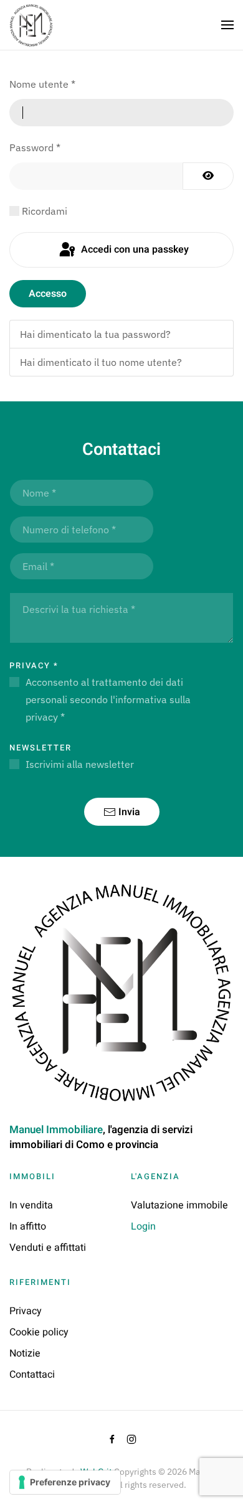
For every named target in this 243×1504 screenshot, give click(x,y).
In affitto (27, 1226)
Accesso (48, 293)
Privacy (34, 665)
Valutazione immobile (179, 1205)
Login (143, 1226)
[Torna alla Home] (31, 25)
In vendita (31, 1205)
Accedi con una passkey (134, 249)
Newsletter (40, 748)
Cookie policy (39, 1332)
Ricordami (44, 211)
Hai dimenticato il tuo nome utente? (101, 362)
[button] (227, 25)
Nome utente (42, 84)
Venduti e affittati (47, 1247)
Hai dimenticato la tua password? (95, 334)
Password (34, 147)
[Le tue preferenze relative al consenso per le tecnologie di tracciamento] (65, 1482)
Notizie (24, 1353)
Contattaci (32, 1374)
